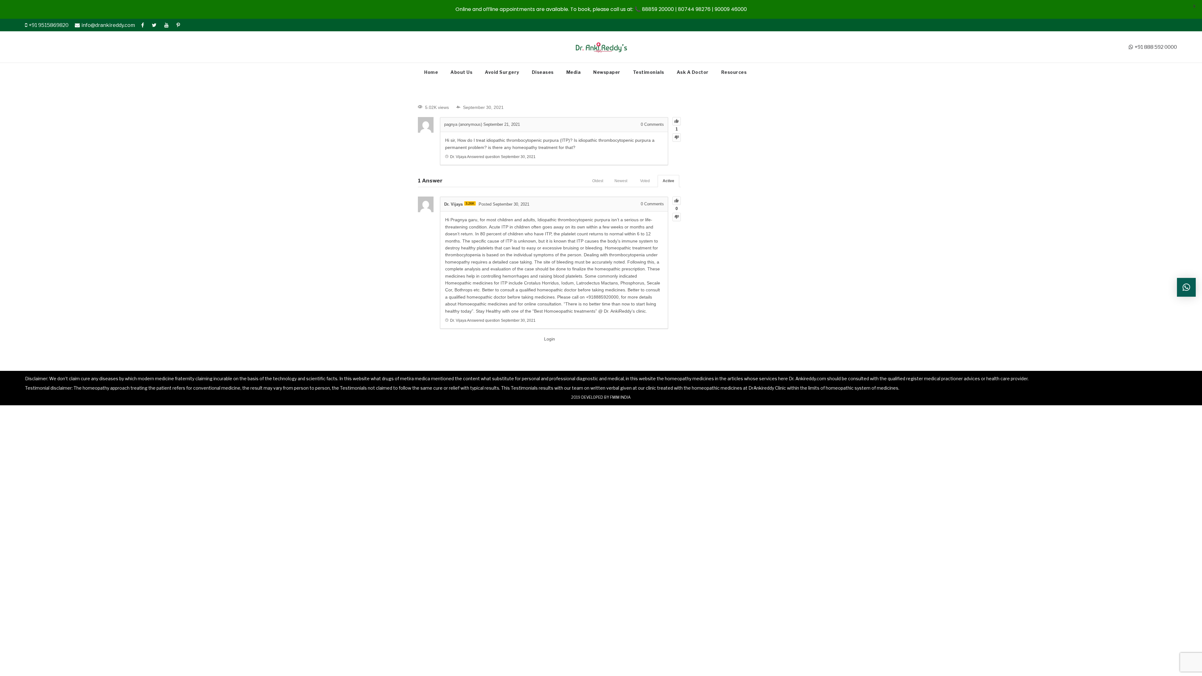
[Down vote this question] (676, 137)
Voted (645, 181)
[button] (1186, 287)
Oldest (597, 181)
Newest (620, 181)
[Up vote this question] (676, 121)
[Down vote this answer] (676, 217)
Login (549, 338)
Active (668, 181)
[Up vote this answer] (676, 201)
